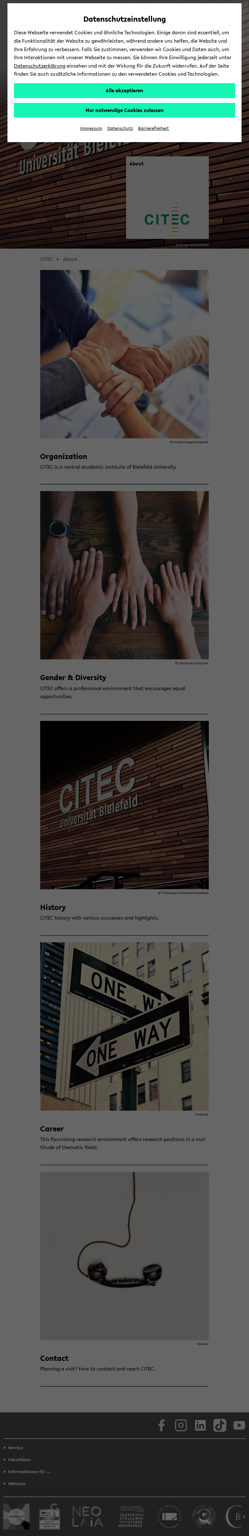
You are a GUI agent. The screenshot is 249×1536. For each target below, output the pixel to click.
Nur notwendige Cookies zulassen (125, 110)
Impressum (91, 128)
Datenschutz (120, 128)
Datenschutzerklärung (39, 65)
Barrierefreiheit (153, 128)
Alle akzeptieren (124, 90)
